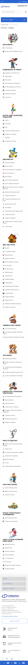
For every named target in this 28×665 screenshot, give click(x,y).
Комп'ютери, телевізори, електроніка (13, 392)
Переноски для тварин (10, 358)
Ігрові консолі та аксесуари (11, 406)
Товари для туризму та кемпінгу (13, 565)
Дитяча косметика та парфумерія (13, 169)
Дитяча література (9, 173)
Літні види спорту (9, 558)
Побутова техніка (10, 484)
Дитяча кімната (9, 166)
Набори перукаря (9, 459)
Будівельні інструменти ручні (12, 73)
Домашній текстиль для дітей (12, 192)
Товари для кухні (9, 300)
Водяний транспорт (10, 544)
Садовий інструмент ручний (12, 289)
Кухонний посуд (9, 268)
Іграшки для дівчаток (10, 195)
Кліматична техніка (9, 494)
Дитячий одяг (8, 176)
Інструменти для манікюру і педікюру (14, 452)
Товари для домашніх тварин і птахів (14, 372)
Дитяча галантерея (9, 162)
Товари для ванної (9, 296)
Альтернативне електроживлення (13, 396)
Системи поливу (9, 293)
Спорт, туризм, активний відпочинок (13, 540)
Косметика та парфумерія (11, 455)
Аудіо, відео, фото (9, 400)
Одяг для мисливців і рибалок (12, 130)
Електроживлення (9, 403)
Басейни (7, 248)
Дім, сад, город (9, 244)
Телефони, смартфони (10, 422)
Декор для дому (9, 255)
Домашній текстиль (10, 258)
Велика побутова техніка (11, 487)
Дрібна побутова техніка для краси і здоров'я (13, 444)
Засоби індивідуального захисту (13, 86)
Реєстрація (24, 1)
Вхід (20, 1)
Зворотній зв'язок (15, 621)
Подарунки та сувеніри (10, 134)
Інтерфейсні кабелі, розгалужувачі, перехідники (12, 411)
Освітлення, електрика (10, 90)
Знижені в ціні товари (11, 325)
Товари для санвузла (10, 307)
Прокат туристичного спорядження (11, 513)
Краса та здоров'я (10, 440)
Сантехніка (8, 97)
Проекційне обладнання (11, 418)
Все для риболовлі (9, 554)
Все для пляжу (8, 547)
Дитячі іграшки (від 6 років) (11, 180)
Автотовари (7, 44)
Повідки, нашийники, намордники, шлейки (12, 362)
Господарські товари (10, 251)
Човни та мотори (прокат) (11, 521)
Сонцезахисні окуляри (10, 141)
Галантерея (8, 123)
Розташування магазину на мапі (10, 616)
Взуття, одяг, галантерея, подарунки (13, 116)
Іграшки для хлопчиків (10, 204)
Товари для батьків (10, 214)
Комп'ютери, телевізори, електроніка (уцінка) (13, 332)
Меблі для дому (9, 272)
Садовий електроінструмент (12, 286)
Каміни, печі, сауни (7, 265)
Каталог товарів (8, 20)
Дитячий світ (8, 159)
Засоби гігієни (8, 449)
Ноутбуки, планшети (10, 415)
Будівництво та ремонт (12, 69)
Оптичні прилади (7, 561)
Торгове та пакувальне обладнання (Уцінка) (13, 337)
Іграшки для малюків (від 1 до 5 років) (11, 199)
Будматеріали (8, 76)
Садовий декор (8, 282)
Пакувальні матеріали (10, 93)
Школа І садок (8, 226)
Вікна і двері (8, 79)
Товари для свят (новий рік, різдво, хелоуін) (12, 222)
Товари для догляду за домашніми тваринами (12, 368)
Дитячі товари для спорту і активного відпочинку (13, 187)
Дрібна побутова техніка (11, 491)
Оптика (7, 462)
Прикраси (7, 137)
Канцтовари (8, 207)
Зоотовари (7, 355)
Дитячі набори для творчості (12, 183)
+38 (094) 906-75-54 (22, 6)
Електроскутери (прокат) (11, 517)
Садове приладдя (9, 279)
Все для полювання (10, 551)
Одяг (6, 127)
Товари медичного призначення (13, 466)
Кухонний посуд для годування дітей (14, 211)
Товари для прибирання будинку (13, 303)
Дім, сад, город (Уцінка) (10, 328)
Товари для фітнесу (10, 568)
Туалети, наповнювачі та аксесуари (13, 375)
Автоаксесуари (9, 48)
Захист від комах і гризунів (11, 261)
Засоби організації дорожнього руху (14, 51)
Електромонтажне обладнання (12, 83)
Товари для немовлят (10, 218)
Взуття (7, 120)
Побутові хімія (8, 275)
